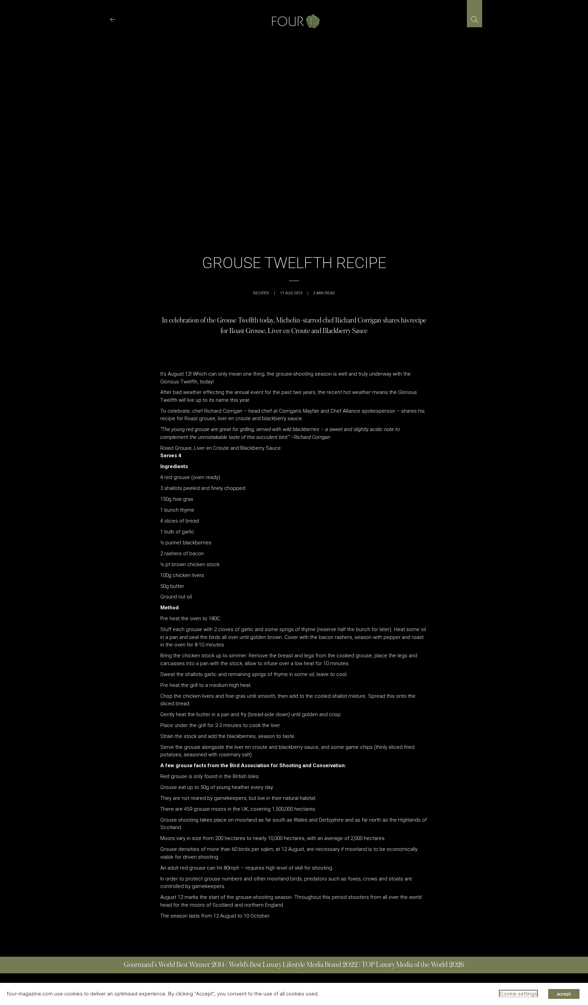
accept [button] (564, 993)
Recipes (261, 293)
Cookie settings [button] (518, 994)
